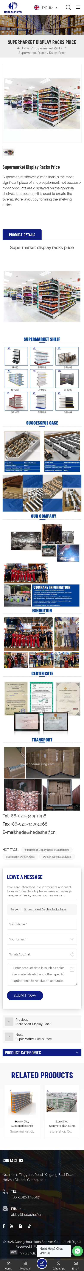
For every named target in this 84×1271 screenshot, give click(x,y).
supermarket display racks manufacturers (47, 849)
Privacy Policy (29, 1253)
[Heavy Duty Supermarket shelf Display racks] (22, 1102)
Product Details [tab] (22, 234)
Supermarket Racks (48, 48)
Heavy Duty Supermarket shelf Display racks (22, 1124)
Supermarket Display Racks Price (45, 909)
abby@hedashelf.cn (26, 1215)
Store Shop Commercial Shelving (62, 1123)
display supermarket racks (57, 856)
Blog (71, 1253)
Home (25, 48)
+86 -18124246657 (25, 1197)
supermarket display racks (20, 856)
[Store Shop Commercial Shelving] (62, 1102)
